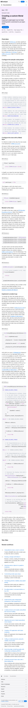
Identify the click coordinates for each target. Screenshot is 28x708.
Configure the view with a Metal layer (12, 138)
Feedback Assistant (4, 701)
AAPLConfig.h (5, 92)
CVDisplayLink (17, 352)
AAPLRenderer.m (5, 233)
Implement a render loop (9, 294)
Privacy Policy (10, 706)
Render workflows (7, 545)
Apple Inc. (10, 704)
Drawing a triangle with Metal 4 (10, 290)
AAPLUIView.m (5, 158)
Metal (3, 10)
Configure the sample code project (13, 59)
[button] (19, 1)
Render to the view (8, 208)
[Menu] (26, 1)
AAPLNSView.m (5, 178)
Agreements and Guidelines (19, 706)
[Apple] (2, 676)
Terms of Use (3, 706)
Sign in (22, 1)
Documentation (7, 5)
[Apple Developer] (4, 1)
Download (5, 27)
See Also (5, 540)
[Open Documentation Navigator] (2, 5)
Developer (6, 676)
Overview (5, 39)
